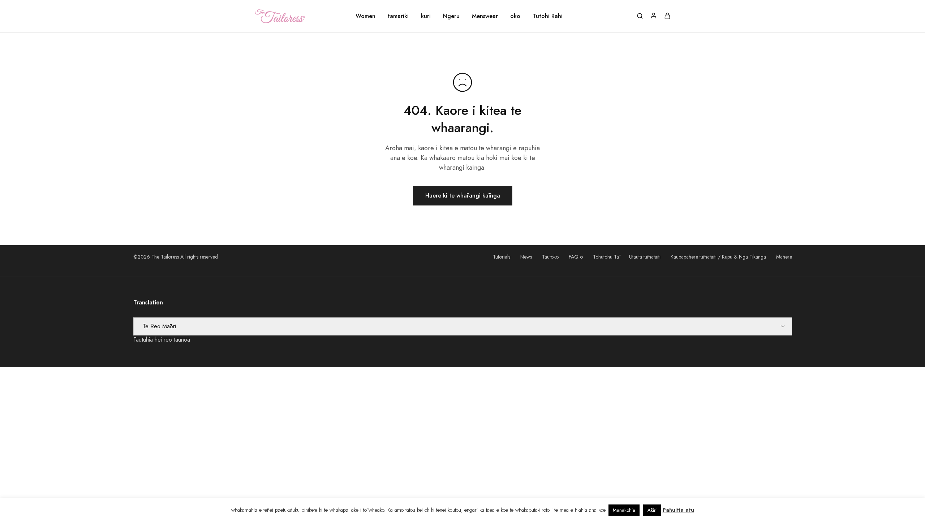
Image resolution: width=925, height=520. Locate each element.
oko (515, 16)
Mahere (784, 256)
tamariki (398, 16)
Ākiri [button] (652, 510)
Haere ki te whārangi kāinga (462, 195)
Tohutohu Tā (606, 256)
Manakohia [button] (624, 510)
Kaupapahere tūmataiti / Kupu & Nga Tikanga (718, 256)
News (526, 256)
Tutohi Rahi (548, 16)
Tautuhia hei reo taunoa (161, 339)
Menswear (485, 16)
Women (365, 16)
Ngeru (451, 16)
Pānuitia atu (678, 510)
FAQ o (576, 256)
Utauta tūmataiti (645, 256)
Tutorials (501, 256)
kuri (426, 16)
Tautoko (550, 256)
